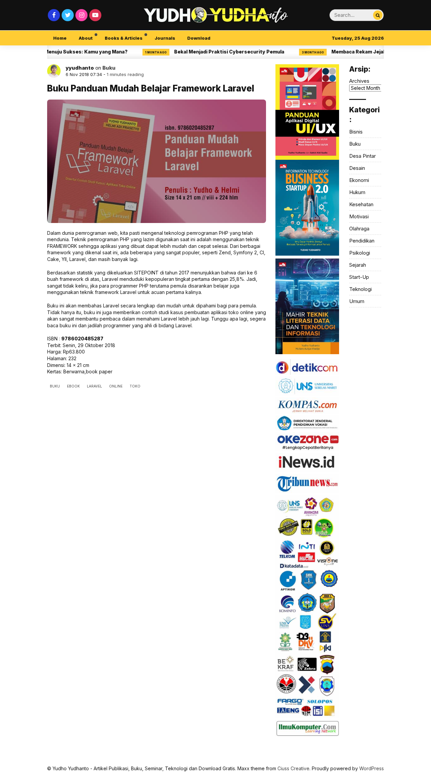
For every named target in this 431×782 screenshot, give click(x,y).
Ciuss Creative (293, 768)
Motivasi (359, 216)
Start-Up (359, 277)
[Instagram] (81, 15)
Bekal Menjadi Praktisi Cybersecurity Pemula (212, 51)
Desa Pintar (362, 156)
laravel (94, 386)
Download (198, 38)
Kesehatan (361, 204)
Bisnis (356, 131)
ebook (73, 386)
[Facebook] (54, 15)
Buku (108, 68)
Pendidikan (361, 240)
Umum (356, 301)
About (86, 38)
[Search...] (378, 15)
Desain (357, 168)
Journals (165, 38)
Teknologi (360, 289)
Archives (359, 81)
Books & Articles (123, 38)
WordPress (371, 768)
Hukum (357, 192)
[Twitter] (68, 15)
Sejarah (357, 265)
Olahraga (359, 228)
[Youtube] (95, 15)
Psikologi (359, 253)
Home (60, 38)
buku (55, 386)
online (116, 386)
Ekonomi (359, 180)
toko (135, 386)
